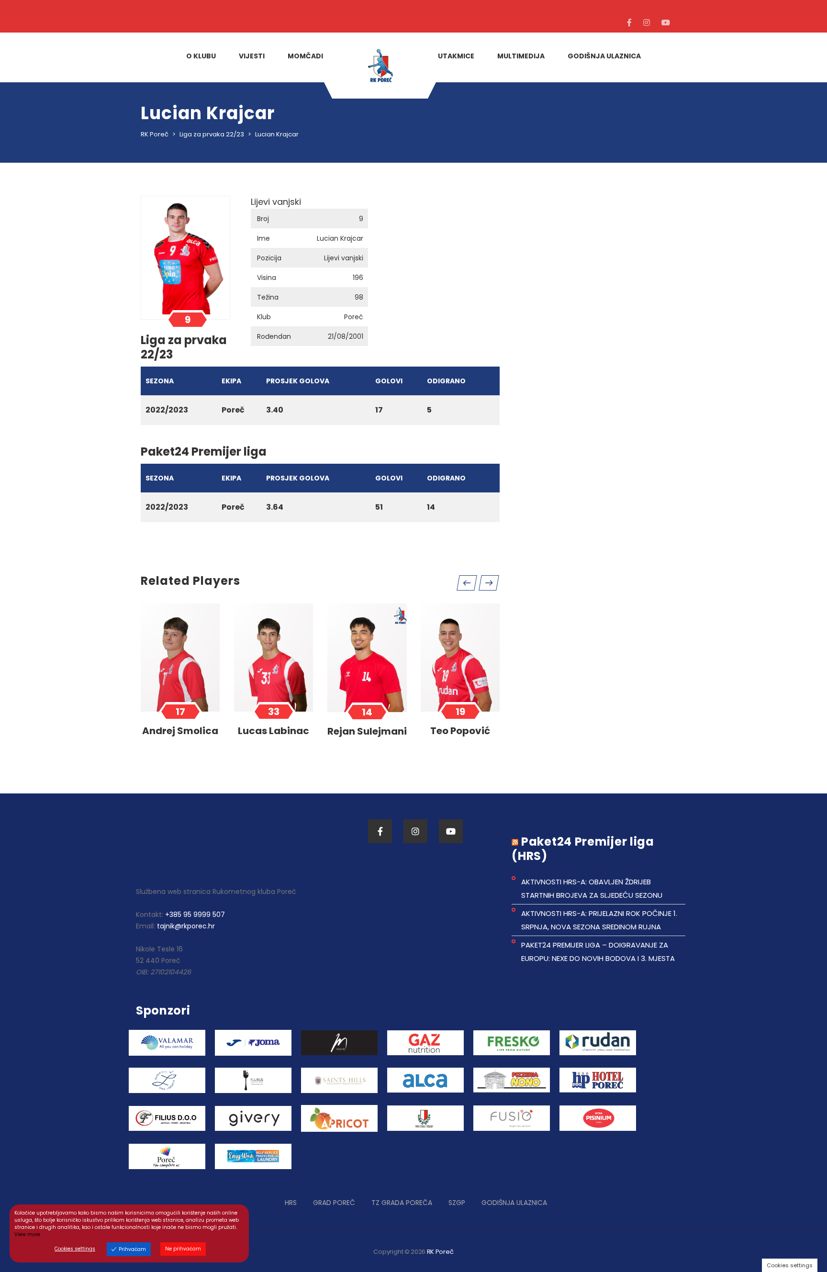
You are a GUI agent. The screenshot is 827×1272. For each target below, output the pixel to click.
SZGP (456, 1202)
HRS (291, 1202)
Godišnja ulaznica (514, 1202)
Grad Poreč (334, 1202)
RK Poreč (440, 1251)
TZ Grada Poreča (401, 1202)
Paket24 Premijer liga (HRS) (583, 849)
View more (27, 1234)
